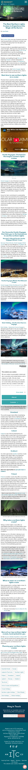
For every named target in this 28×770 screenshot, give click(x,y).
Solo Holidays (5, 695)
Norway (10, 679)
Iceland (3, 433)
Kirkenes (4, 216)
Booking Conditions (17, 743)
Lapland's (5, 554)
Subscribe (21, 716)
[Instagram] (13, 746)
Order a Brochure (16, 741)
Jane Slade (5, 31)
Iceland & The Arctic (7, 672)
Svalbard (15, 454)
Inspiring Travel (5, 760)
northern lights (7, 39)
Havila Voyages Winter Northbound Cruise (12, 285)
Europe (14, 669)
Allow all (14, 397)
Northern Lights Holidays (8, 692)
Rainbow (18, 760)
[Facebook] (10, 746)
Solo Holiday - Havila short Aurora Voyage (12, 327)
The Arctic (4, 682)
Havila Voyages (16, 69)
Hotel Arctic (6, 557)
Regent (13, 760)
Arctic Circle (22, 50)
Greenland (21, 61)
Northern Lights (19, 672)
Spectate (24, 760)
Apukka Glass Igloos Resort (15, 554)
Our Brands (14, 762)
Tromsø (5, 256)
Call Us (5, 4)
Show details (19, 392)
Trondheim (22, 244)
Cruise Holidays (6, 689)
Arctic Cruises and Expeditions (10, 685)
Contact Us (7, 741)
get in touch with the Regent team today (11, 652)
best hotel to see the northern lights (13, 558)
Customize (13, 402)
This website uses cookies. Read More (14, 763)
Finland (3, 477)
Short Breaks (20, 692)
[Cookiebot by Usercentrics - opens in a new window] (19, 366)
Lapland (4, 679)
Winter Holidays (15, 695)
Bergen (25, 214)
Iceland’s (8, 60)
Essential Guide (6, 669)
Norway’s (20, 58)
